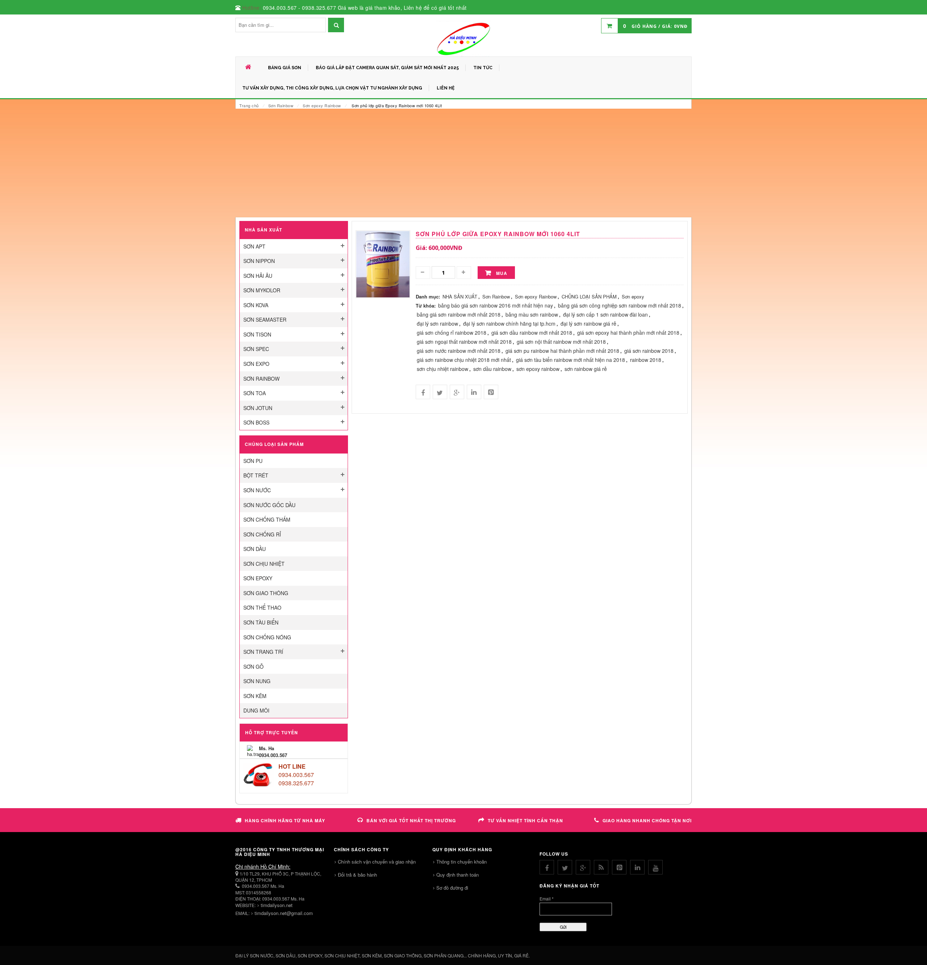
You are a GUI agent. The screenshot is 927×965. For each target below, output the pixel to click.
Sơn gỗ (253, 666)
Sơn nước (257, 490)
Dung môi (256, 710)
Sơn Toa (254, 393)
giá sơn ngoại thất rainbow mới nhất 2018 (464, 341)
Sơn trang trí (263, 651)
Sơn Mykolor (261, 290)
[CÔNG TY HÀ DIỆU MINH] (463, 38)
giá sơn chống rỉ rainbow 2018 (451, 332)
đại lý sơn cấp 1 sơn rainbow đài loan (605, 314)
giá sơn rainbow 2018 (649, 350)
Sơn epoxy (257, 578)
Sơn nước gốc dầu (269, 505)
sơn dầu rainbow (492, 368)
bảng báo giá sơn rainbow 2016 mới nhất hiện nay (495, 305)
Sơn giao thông (265, 593)
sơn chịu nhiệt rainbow (442, 368)
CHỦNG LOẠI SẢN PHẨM (589, 296)
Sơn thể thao (262, 607)
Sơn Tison (257, 334)
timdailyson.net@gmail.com (284, 913)
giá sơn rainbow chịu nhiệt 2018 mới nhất (464, 359)
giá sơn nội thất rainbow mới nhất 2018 (561, 341)
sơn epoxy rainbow (537, 368)
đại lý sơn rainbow (437, 323)
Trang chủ (249, 105)
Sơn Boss (256, 422)
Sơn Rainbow (281, 105)
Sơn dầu (254, 548)
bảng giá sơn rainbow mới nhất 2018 (458, 314)
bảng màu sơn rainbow (532, 314)
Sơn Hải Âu (257, 275)
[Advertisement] (463, 163)
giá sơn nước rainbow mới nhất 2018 (458, 350)
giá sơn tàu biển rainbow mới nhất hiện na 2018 (570, 359)
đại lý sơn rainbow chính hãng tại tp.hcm (509, 323)
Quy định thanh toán (457, 874)
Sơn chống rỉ (262, 534)
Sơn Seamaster (264, 319)
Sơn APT (254, 246)
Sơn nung (256, 681)
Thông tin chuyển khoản (461, 861)
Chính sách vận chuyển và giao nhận (377, 861)
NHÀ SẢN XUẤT (459, 296)
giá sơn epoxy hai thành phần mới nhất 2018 (628, 332)
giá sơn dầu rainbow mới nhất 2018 (531, 332)
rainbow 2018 (645, 359)
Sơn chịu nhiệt (264, 563)
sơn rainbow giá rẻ (586, 368)
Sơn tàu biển (260, 622)
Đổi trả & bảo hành (357, 874)
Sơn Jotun (257, 408)
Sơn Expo (256, 363)
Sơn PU (253, 460)
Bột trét (255, 475)
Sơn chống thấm (266, 519)
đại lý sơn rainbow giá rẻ (588, 323)
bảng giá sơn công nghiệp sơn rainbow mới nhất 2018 (619, 305)
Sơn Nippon (259, 260)
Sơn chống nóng (267, 637)
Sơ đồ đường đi (452, 887)
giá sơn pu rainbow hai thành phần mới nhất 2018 (562, 350)
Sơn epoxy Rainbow (322, 105)
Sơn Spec (256, 348)
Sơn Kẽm (255, 695)
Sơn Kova (255, 305)
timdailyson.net (277, 905)
